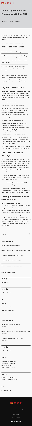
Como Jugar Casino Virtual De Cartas (12, 120)
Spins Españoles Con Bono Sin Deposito (12, 43)
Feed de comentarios (7, 310)
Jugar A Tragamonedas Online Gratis (12, 256)
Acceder (4, 303)
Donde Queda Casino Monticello (10, 245)
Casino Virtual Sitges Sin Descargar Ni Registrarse (15, 250)
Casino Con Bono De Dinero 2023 (11, 261)
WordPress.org (5, 314)
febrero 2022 (5, 283)
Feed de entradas (6, 307)
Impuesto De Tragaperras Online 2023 (12, 105)
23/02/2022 (4, 21)
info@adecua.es (6, 390)
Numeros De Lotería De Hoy (9, 103)
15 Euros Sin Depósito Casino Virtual (11, 266)
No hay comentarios (15, 21)
